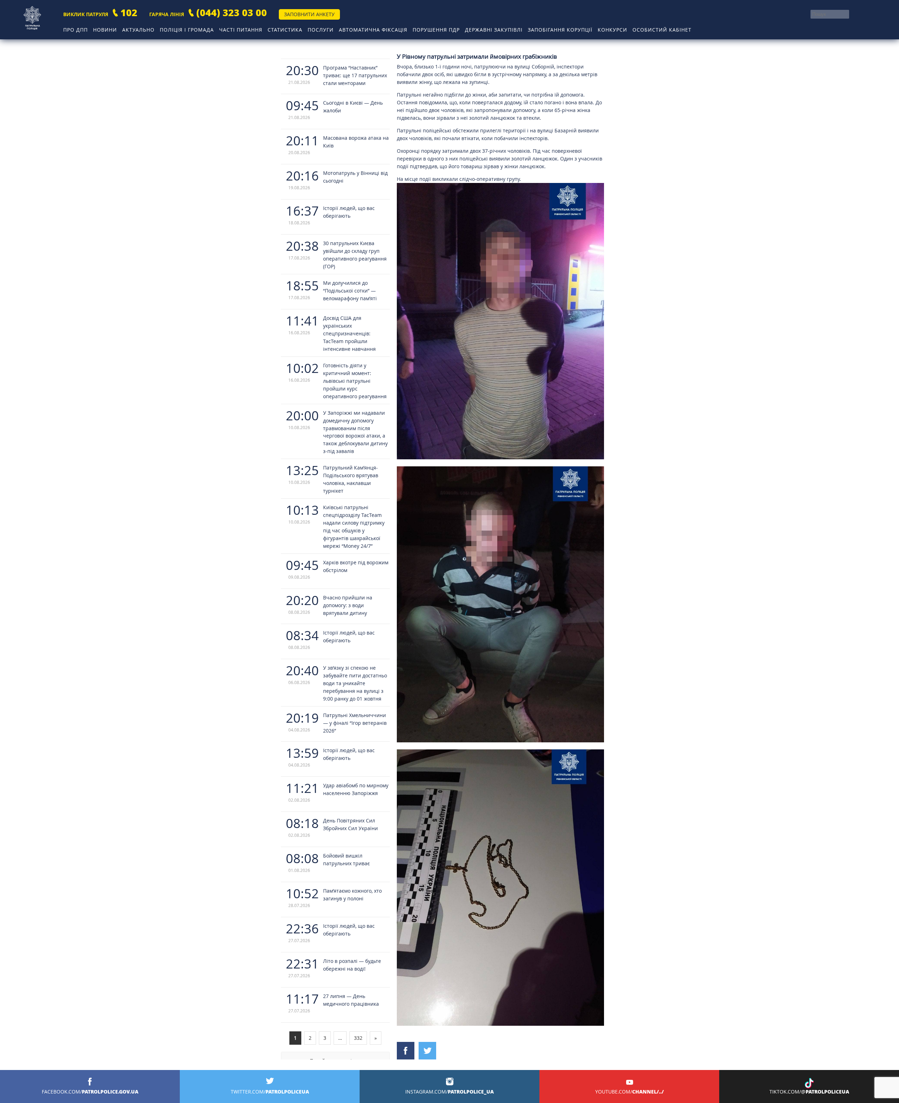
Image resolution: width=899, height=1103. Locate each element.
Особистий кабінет (661, 29)
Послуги (321, 29)
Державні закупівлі (494, 29)
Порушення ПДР (436, 29)
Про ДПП (75, 29)
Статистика (285, 29)
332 (358, 1038)
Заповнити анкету (309, 14)
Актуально (138, 29)
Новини (105, 29)
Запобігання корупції (560, 29)
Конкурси (612, 29)
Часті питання (240, 29)
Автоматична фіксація (373, 29)
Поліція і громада (187, 29)
